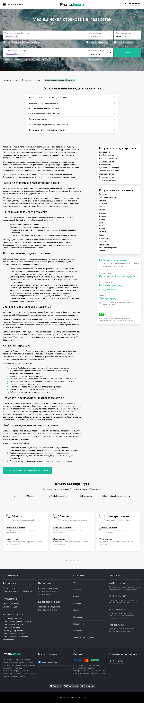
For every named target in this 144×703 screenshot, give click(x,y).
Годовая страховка (107, 161)
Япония (102, 251)
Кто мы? (76, 583)
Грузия (102, 210)
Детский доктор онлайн (13, 631)
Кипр (101, 222)
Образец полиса (13, 539)
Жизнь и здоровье (13, 614)
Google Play (118, 661)
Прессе (76, 610)
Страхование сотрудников (49, 607)
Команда (77, 590)
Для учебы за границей (109, 168)
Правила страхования (15, 527)
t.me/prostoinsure (118, 625)
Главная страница (10, 80)
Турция (102, 235)
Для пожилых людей (108, 158)
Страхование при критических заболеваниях (15, 638)
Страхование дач (45, 594)
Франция (103, 241)
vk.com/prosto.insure (50, 662)
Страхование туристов (31, 80)
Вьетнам (102, 200)
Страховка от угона (11, 591)
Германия (103, 203)
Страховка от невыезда (109, 171)
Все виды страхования (47, 610)
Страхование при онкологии (14, 634)
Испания (102, 216)
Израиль (102, 213)
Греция (102, 207)
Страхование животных (13, 625)
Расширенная (105, 164)
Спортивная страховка (12, 618)
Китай (101, 225)
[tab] (67, 560)
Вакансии (77, 603)
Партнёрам (78, 617)
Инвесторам (78, 624)
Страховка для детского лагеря (16, 621)
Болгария (103, 194)
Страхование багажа (107, 174)
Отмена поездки (10, 607)
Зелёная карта (28, 591)
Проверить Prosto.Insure (83, 638)
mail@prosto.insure (118, 583)
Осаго (5, 588)
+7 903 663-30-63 (117, 609)
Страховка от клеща (11, 628)
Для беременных (106, 155)
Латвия (102, 229)
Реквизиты (78, 631)
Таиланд (102, 232)
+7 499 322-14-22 (117, 596)
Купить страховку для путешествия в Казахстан (27, 470)
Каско (13, 588)
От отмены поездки (107, 180)
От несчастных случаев (109, 177)
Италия (102, 219)
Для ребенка (104, 152)
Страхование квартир (47, 591)
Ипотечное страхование (48, 588)
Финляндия (104, 238)
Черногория (104, 244)
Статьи (76, 596)
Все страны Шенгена (108, 197)
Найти (127, 52)
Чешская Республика (108, 247)
